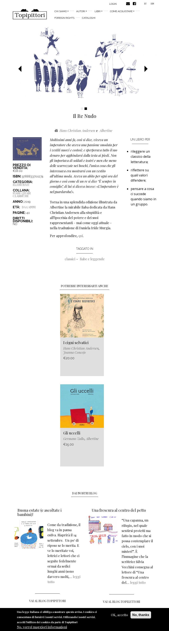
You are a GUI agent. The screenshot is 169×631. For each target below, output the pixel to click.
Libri (98, 11)
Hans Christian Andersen (77, 130)
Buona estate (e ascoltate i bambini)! (40, 512)
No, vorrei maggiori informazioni (42, 627)
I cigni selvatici (76, 342)
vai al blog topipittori (47, 601)
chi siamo (60, 11)
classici (70, 259)
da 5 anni (29, 207)
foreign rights (64, 17)
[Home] (30, 14)
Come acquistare (121, 11)
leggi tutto (138, 582)
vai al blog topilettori (121, 602)
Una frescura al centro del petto (119, 510)
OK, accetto (119, 615)
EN (152, 3)
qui (80, 236)
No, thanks (140, 615)
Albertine (106, 130)
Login (113, 3)
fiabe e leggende (92, 259)
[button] (21, 69)
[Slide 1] (82, 108)
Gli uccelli (71, 433)
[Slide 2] (85, 108)
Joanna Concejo (74, 352)
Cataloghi (88, 17)
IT (145, 3)
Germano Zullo (73, 438)
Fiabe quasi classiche (22, 194)
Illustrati (21, 185)
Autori (80, 11)
